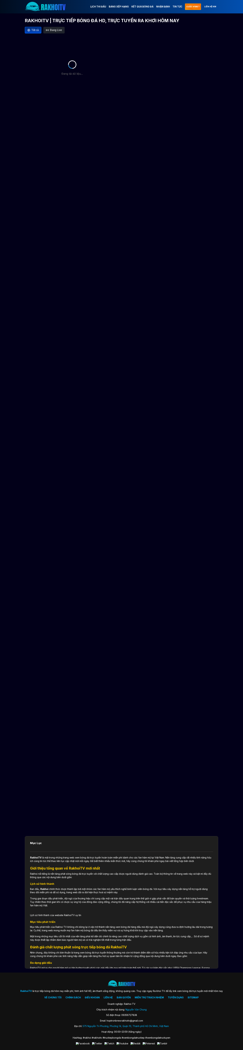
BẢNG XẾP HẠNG (119, 6)
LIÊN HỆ (108, 997)
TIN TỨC (177, 6)
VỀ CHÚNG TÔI (52, 997)
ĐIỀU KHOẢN (92, 997)
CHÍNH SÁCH (73, 997)
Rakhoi (44, 889)
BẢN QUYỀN (124, 997)
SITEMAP (193, 997)
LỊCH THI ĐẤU (98, 6)
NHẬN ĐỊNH (163, 6)
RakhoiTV (35, 857)
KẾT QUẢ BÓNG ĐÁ (142, 6)
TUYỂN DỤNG (176, 997)
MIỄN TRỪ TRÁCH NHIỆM (149, 997)
